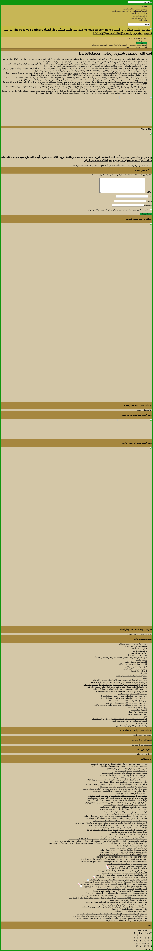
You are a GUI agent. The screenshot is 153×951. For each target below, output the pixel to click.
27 (142, 946)
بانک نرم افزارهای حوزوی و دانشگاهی (132, 664)
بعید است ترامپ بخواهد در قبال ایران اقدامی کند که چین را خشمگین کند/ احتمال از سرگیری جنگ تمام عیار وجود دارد (101, 841)
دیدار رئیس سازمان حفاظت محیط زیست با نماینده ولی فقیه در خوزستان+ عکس (115, 816)
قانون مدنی (142, 716)
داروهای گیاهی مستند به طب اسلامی (132, 694)
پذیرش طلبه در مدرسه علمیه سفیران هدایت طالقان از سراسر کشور (120, 820)
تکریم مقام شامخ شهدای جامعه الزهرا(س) (130, 911)
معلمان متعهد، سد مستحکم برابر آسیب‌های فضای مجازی (124, 773)
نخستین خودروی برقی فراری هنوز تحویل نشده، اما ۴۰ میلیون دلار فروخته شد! (116, 893)
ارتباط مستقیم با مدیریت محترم (139, 634)
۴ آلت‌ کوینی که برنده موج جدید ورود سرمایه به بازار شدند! (124, 873)
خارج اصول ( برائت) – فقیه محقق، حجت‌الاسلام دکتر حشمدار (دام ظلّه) (119, 682)
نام (150, 196)
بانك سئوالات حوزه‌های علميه (136, 662)
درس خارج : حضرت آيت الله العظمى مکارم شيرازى (126, 703)
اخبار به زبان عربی (140, 15)
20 (142, 943)
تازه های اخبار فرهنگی (138, 671)
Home (144, 6)
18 (148, 943)
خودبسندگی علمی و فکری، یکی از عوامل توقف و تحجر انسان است (121, 827)
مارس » (147, 949)
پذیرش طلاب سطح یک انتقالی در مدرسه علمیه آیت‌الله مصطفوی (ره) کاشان (117, 780)
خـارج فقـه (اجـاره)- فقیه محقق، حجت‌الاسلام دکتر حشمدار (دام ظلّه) (120, 680)
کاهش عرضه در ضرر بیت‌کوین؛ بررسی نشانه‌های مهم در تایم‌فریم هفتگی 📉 (117, 879)
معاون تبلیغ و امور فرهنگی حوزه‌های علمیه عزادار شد (126, 920)
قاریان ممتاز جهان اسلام (137, 712)
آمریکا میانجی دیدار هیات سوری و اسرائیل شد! (129, 832)
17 (151, 943)
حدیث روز (143, 678)
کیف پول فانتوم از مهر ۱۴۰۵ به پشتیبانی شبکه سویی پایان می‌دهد (121, 875)
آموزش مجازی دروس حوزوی (135, 646)
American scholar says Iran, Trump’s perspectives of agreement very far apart (114, 859)
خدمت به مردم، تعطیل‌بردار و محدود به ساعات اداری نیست (123, 775)
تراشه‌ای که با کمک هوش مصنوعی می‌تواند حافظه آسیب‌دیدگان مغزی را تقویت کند (114, 895)
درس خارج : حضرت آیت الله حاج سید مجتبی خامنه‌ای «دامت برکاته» (120, 705)
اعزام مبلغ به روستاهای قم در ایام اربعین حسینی (128, 900)
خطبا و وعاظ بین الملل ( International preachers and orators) (121, 691)
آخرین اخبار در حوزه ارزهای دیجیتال (133, 644)
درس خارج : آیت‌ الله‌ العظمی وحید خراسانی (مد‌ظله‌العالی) (124, 698)
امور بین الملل (141, 40)
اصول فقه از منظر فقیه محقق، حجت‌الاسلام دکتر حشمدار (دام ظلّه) (120, 657)
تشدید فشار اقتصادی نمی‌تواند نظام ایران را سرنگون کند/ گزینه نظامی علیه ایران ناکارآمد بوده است (108, 839)
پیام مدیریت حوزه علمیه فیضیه (135, 9)
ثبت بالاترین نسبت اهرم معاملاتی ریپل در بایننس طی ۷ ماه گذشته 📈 (120, 877)
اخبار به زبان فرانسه (139, 18)
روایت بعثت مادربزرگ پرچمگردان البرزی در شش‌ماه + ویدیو (123, 809)
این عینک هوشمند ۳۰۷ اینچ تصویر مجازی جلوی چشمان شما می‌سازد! (120, 891)
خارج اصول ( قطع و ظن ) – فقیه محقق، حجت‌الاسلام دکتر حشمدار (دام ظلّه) (117, 687)
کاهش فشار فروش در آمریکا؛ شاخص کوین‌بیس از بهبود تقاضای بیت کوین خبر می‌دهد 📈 (112, 884)
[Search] (151, 2)
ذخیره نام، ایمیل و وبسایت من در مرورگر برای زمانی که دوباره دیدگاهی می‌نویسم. (117, 210)
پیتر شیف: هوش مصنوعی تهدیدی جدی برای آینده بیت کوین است (122, 870)
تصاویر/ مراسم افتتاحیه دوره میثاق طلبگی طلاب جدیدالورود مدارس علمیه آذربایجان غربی (112, 913)
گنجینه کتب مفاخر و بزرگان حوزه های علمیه (129, 11)
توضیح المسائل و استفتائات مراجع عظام (131, 675)
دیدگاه (149, 192)
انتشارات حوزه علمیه (143, 754)
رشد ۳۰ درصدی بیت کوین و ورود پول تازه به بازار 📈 (126, 866)
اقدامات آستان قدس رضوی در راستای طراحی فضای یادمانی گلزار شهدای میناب (115, 818)
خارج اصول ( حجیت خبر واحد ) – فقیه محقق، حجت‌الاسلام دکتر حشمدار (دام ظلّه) (115, 685)
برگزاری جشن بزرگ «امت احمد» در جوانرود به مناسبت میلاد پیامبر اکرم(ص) (117, 800)
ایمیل (149, 201)
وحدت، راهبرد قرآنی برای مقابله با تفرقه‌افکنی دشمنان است (123, 807)
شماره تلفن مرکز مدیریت (142, 745)
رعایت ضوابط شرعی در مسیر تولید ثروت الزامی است (125, 805)
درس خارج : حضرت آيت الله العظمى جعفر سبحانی (127, 700)
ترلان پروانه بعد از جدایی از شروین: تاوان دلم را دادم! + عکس (123, 850)
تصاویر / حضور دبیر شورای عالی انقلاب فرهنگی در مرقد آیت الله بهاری (119, 764)
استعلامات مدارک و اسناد (137, 655)
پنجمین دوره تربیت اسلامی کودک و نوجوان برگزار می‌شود (124, 904)
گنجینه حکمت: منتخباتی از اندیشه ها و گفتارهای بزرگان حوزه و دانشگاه (119, 45)
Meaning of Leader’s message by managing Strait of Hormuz (121, 857)
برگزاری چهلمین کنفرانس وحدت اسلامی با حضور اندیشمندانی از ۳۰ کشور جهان (116, 802)
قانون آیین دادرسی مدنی (137, 714)
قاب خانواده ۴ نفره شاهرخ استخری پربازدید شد (128, 848)
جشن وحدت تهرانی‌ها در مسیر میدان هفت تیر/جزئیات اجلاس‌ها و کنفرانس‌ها (117, 830)
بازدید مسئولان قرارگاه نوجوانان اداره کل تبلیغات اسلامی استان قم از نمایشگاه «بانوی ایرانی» (110, 823)
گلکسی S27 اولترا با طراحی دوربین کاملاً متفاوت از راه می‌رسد (122, 889)
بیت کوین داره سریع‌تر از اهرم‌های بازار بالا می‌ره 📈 (126, 868)
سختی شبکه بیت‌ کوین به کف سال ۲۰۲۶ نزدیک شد (127, 864)
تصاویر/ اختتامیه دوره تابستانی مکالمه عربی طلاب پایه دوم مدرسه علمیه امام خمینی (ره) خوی (110, 916)
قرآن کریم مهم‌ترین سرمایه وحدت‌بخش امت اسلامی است (124, 811)
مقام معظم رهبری (144, 410)
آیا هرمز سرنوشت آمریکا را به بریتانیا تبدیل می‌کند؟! (127, 834)
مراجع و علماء (141, 43)
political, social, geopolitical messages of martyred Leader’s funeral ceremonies (113, 861)
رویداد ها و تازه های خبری (137, 38)
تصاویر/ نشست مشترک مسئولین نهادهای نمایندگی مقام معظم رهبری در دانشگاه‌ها (114, 907)
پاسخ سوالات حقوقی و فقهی (136, 47)
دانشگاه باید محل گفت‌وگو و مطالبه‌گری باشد (129, 777)
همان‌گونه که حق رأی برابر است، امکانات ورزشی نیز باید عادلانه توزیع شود (118, 825)
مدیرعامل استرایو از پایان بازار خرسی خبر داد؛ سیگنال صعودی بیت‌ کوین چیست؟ (115, 882)
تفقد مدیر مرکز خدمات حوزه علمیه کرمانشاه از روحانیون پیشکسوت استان (117, 796)
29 (137, 946)
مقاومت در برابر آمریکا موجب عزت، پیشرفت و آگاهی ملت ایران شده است (117, 798)
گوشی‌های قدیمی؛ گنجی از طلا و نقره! (132, 845)
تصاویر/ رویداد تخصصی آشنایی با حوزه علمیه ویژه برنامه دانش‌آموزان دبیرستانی (116, 902)
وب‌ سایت (148, 205)
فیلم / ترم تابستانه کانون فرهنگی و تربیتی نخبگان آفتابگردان (123, 782)
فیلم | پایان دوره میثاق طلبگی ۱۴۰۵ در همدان (129, 909)
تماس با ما (143, 20)
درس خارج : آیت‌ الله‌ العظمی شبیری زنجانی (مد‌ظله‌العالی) (124, 696)
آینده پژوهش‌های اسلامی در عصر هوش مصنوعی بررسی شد (123, 786)
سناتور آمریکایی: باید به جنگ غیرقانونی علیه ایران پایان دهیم (124, 836)
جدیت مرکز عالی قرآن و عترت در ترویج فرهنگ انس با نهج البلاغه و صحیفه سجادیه (115, 789)
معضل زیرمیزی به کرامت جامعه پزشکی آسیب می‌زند (126, 814)
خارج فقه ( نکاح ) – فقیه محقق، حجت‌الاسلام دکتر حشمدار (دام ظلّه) (120, 689)
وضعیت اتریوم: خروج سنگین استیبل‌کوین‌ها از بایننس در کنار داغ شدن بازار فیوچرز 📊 (113, 886)
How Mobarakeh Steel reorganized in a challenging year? (123, 854)
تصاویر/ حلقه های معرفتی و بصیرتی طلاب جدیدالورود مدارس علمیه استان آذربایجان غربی (111, 918)
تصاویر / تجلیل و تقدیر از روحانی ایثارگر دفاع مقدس (127, 768)
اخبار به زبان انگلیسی (139, 13)
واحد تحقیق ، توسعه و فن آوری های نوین (131, 725)
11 (148, 941)
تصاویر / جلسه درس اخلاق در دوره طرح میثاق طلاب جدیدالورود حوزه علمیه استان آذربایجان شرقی (108, 898)
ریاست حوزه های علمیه (142, 735)
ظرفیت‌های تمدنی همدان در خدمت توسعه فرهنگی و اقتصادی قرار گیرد (119, 766)
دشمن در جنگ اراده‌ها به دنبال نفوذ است (131, 793)
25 (148, 946)
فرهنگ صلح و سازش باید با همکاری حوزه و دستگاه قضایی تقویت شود (120, 791)
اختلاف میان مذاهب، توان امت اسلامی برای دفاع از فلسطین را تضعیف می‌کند (116, 784)
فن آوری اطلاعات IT (139, 709)
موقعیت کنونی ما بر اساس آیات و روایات (131, 771)
